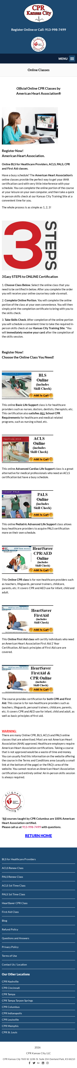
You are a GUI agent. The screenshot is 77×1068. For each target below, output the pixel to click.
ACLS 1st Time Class (13, 885)
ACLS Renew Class (12, 868)
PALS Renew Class (12, 876)
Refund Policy (10, 929)
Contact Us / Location (14, 964)
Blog (4, 920)
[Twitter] (34, 1063)
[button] (72, 58)
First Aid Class (10, 911)
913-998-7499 (55, 30)
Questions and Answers (15, 938)
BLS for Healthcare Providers (19, 859)
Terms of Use (9, 955)
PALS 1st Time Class (13, 894)
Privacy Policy (10, 947)
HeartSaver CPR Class (14, 903)
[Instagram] (47, 1063)
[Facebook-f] (29, 1063)
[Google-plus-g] (38, 1063)
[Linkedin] (43, 1063)
